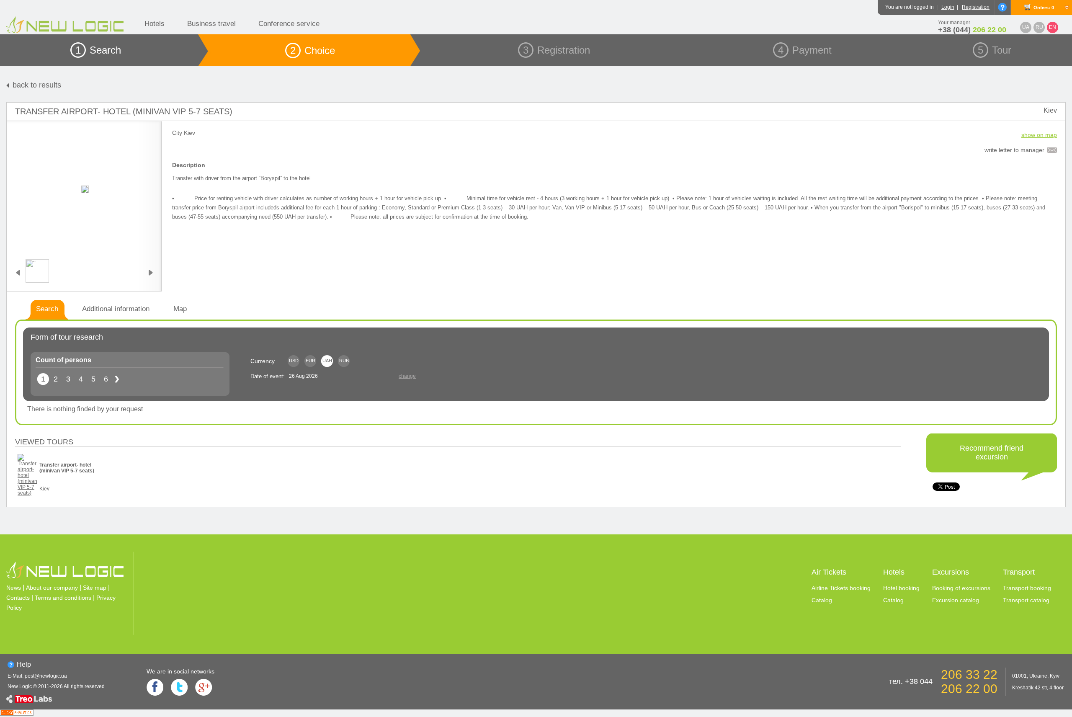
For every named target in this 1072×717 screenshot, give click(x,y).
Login (947, 7)
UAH (327, 360)
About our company (52, 587)
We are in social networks (180, 671)
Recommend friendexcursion (991, 452)
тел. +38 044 (911, 681)
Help (24, 664)
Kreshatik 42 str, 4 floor (1038, 688)
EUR (310, 360)
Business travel (211, 24)
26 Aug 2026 (303, 376)
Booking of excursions (961, 588)
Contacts (18, 597)
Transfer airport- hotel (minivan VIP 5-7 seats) (123, 111)
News (13, 587)
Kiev (1050, 110)
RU (1039, 27)
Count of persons (63, 360)
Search (47, 309)
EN (1052, 27)
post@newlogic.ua (46, 676)
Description (188, 165)
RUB (344, 360)
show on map (1039, 135)
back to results (37, 85)
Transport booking (1027, 588)
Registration (976, 7)
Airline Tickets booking (841, 588)
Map (180, 309)
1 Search (98, 50)
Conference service (289, 24)
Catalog (822, 600)
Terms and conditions (63, 597)
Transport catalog (1026, 600)
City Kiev (183, 132)
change (407, 376)
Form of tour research (67, 337)
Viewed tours (44, 442)
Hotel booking (901, 588)
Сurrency (262, 361)
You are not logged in (909, 7)
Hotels (154, 24)
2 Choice (312, 50)
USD (294, 360)
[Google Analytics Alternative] (17, 713)
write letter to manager (1014, 150)
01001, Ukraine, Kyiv (1035, 676)
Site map (94, 587)
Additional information (115, 309)
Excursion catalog (955, 600)
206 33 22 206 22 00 (969, 682)
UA (1025, 27)
